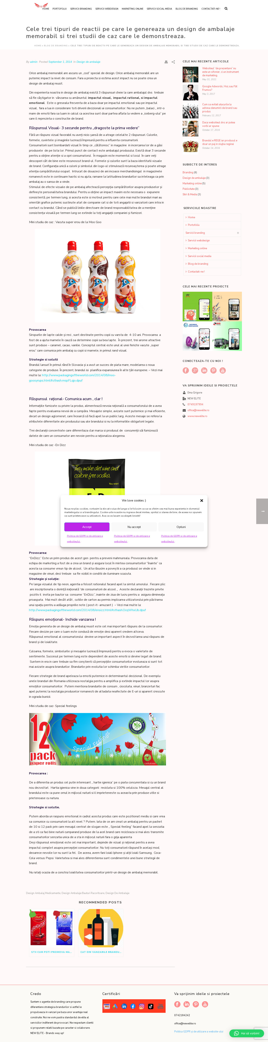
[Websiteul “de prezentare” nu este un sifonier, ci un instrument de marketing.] (190, 74)
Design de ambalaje (88, 62)
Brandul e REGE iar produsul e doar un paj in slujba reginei (219, 142)
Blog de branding (187, 8)
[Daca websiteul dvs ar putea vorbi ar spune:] (190, 128)
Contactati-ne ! (210, 8)
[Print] (166, 62)
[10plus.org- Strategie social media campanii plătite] (202, 304)
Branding (188, 172)
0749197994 (195, 404)
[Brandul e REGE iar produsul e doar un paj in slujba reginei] (190, 146)
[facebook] (186, 370)
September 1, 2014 (60, 62)
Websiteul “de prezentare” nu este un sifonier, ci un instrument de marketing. (220, 72)
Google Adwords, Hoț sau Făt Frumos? (219, 88)
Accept (86, 527)
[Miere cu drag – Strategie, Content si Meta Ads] (231, 304)
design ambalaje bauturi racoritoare (83, 893)
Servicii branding (81, 8)
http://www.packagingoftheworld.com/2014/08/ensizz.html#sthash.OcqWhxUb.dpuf (87, 610)
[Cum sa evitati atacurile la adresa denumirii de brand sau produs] (190, 110)
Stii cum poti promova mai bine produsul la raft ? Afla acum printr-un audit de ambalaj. (52, 952)
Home (37, 45)
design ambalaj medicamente (43, 893)
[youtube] (223, 370)
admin (33, 62)
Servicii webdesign (106, 8)
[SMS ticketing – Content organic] (231, 333)
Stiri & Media (190, 194)
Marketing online (132, 8)
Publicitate (189, 189)
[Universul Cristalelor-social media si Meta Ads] (202, 333)
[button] (202, 500)
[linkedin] (204, 370)
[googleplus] (195, 370)
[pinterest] (213, 370)
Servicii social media (159, 8)
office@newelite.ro (198, 410)
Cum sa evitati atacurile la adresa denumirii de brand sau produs (219, 108)
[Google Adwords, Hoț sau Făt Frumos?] (190, 92)
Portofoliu (194, 225)
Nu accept (134, 527)
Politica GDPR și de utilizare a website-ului (198, 1031)
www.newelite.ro (197, 416)
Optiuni (181, 527)
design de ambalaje (117, 893)
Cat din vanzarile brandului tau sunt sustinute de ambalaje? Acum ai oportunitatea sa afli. (101, 952)
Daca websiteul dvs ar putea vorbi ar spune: (218, 124)
